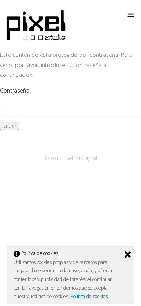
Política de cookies (89, 296)
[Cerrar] (128, 254)
